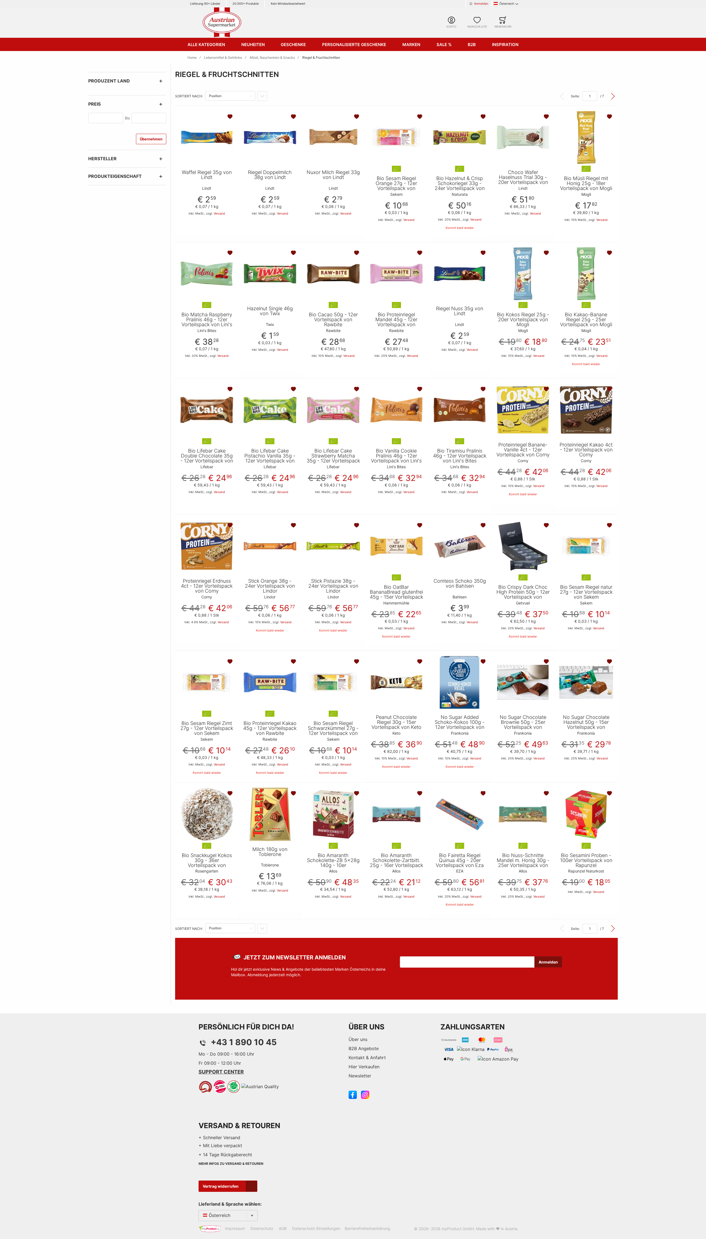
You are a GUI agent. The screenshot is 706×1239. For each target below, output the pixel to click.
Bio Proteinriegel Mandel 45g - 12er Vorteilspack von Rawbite (396, 322)
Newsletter (360, 1076)
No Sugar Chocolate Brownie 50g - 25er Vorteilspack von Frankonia (523, 725)
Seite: (575, 96)
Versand (219, 213)
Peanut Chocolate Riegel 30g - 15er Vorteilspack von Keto (396, 722)
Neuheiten (253, 44)
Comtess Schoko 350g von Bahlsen (460, 583)
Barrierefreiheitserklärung (367, 1228)
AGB (283, 1228)
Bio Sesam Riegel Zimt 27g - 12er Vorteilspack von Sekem (206, 728)
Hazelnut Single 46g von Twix (270, 311)
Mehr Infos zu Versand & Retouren (231, 1164)
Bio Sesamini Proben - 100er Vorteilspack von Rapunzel (586, 860)
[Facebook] (353, 1094)
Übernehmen (151, 139)
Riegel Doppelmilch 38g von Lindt (270, 175)
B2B (472, 44)
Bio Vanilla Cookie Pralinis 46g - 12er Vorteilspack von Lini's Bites (396, 458)
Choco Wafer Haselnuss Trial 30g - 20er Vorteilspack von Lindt (523, 180)
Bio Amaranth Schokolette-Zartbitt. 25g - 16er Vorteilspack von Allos (396, 863)
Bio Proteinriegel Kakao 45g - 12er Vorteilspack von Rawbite (269, 728)
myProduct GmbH (458, 1228)
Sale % (444, 44)
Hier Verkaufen (364, 1066)
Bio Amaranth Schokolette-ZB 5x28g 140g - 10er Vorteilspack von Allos (333, 863)
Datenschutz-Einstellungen (316, 1228)
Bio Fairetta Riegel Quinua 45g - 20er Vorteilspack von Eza (460, 860)
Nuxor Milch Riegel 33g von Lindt (333, 175)
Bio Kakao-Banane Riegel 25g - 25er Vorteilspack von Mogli (586, 319)
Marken (411, 44)
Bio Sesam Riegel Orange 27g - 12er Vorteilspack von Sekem (396, 186)
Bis (127, 118)
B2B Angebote (364, 1048)
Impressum (235, 1228)
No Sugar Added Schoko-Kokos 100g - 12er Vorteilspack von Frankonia (460, 725)
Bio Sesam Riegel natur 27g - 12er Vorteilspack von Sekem (586, 592)
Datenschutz (261, 1228)
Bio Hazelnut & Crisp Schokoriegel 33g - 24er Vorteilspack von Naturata (460, 186)
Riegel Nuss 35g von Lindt (459, 311)
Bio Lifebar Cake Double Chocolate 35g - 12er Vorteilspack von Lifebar (206, 458)
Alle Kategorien (206, 44)
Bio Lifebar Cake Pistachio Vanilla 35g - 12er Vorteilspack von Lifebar (269, 458)
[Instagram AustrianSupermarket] (365, 1094)
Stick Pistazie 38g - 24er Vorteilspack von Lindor (333, 586)
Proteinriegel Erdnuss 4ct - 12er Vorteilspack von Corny (206, 586)
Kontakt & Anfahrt (367, 1057)
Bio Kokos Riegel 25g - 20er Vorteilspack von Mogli (523, 319)
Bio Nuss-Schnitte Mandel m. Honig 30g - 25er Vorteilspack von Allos (523, 863)
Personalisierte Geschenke (354, 44)
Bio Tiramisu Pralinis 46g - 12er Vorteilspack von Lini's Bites (459, 455)
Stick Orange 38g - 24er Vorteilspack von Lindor (270, 586)
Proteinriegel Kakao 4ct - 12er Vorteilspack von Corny (586, 449)
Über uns (358, 1039)
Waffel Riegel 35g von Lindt (207, 175)
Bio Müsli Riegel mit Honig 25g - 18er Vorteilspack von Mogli (586, 183)
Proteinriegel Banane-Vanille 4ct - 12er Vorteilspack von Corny (523, 449)
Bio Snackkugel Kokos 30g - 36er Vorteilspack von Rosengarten (207, 863)
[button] (231, 116)
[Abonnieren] (548, 961)
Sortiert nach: (189, 96)
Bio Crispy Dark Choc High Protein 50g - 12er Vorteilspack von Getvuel (523, 594)
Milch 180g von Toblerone (269, 852)
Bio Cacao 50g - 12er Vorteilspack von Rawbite (333, 319)
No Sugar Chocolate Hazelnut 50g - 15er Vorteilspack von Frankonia (586, 725)
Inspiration (505, 44)
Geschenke (293, 44)
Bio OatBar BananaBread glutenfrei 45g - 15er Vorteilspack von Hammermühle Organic (396, 597)
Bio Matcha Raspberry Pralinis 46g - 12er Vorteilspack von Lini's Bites (206, 322)
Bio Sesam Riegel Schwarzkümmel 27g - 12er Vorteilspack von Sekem (333, 731)
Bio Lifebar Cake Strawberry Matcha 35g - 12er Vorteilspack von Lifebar (333, 458)
